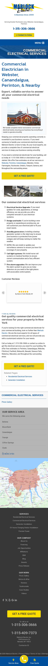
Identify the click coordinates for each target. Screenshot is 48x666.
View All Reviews (9, 314)
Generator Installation (16, 380)
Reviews (24, 583)
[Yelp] (9, 600)
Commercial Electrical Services (22, 395)
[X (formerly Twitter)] (6, 600)
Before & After (24, 579)
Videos (24, 593)
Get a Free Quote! (24, 176)
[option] (24, 293)
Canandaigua (21, 163)
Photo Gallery (7, 402)
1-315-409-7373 (24, 633)
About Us (24, 541)
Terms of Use (35, 654)
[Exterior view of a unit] (36, 194)
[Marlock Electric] (24, 659)
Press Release (24, 566)
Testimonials (24, 586)
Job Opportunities (24, 548)
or (24, 35)
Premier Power (24, 531)
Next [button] (44, 292)
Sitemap (45, 654)
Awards (24, 562)
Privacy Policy (24, 654)
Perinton (12, 163)
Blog (24, 559)
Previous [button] (3, 292)
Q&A (24, 555)
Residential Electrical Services (20, 376)
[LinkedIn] (15, 600)
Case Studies (24, 590)
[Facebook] (3, 600)
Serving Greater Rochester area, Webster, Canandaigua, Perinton (24, 23)
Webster (5, 163)
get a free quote (24, 613)
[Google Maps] (12, 600)
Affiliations (24, 552)
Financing (24, 545)
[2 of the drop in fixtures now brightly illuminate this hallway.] (15, 194)
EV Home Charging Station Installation (24, 528)
